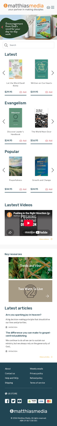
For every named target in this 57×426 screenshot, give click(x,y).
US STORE (12, 393)
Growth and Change (41, 180)
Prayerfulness (15, 180)
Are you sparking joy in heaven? (23, 314)
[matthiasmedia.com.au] (23, 6)
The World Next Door (41, 131)
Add (24, 92)
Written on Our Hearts (41, 83)
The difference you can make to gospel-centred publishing (28, 334)
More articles (45, 357)
